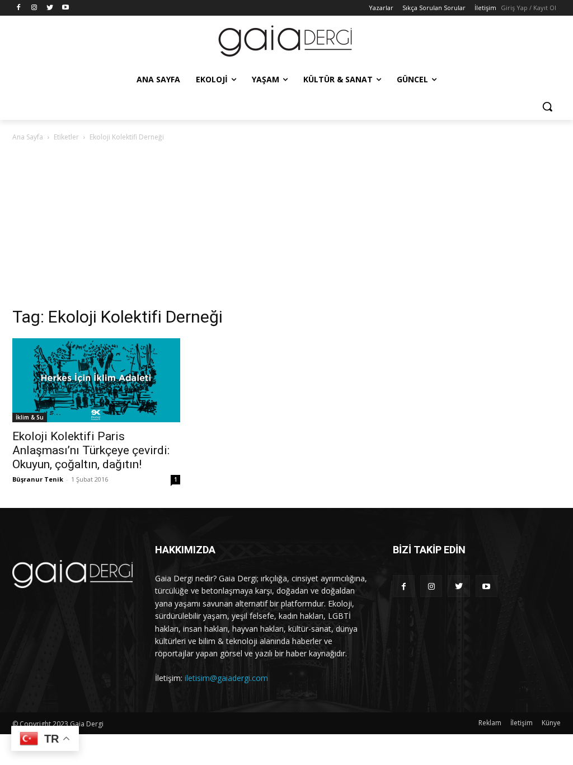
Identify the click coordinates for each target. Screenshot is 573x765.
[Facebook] (18, 8)
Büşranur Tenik (37, 479)
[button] (547, 106)
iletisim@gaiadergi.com (226, 678)
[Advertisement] (286, 227)
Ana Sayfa (27, 137)
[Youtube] (65, 8)
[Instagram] (34, 8)
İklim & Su (30, 417)
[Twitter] (50, 8)
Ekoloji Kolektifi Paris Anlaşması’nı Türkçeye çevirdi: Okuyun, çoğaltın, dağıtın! (91, 450)
